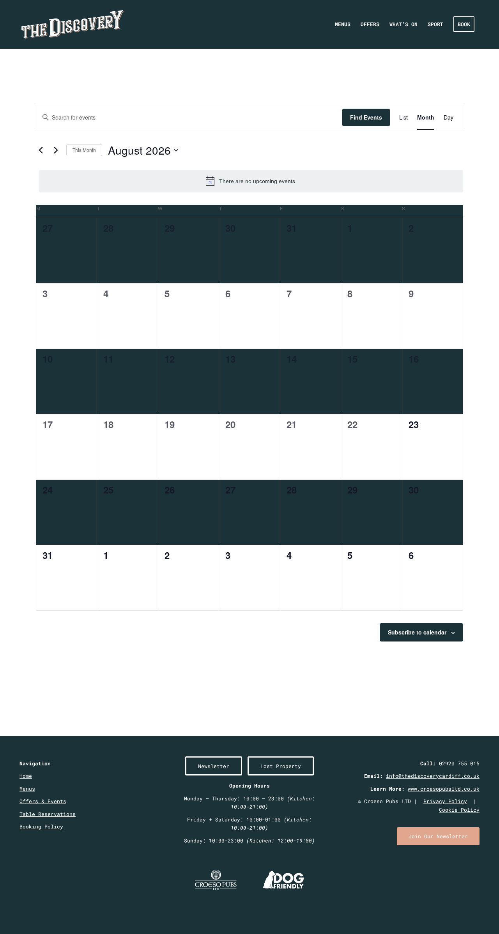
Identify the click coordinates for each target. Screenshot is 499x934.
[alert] (251, 181)
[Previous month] (40, 150)
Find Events (366, 117)
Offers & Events (42, 801)
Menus (27, 788)
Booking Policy (41, 826)
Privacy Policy (445, 801)
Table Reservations (47, 814)
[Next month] (55, 150)
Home (25, 775)
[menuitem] (343, 24)
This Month (84, 149)
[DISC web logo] (72, 24)
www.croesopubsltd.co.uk (444, 788)
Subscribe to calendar (417, 632)
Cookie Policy (459, 809)
